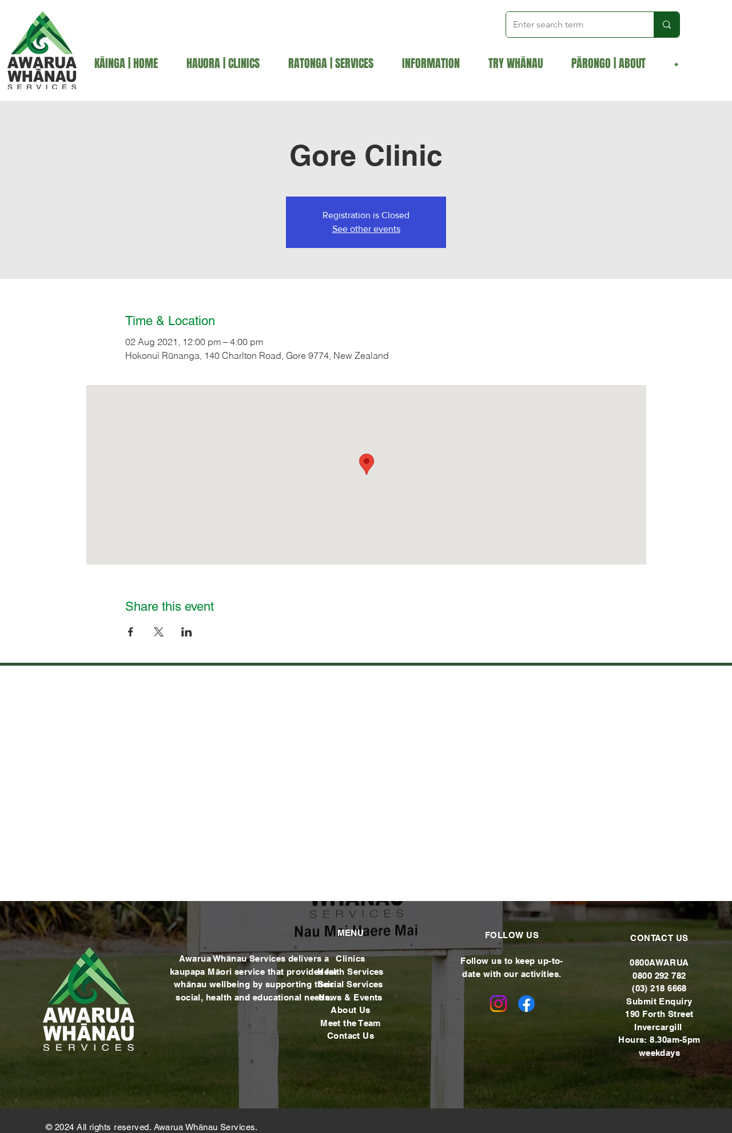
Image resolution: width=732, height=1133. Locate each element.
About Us (351, 1010)
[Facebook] (526, 1003)
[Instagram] (498, 1003)
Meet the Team (350, 1023)
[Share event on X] (158, 631)
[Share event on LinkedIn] (186, 631)
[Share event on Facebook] (130, 631)
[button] (336, 63)
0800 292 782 (659, 975)
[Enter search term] (666, 24)
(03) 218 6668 (659, 988)
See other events (366, 229)
